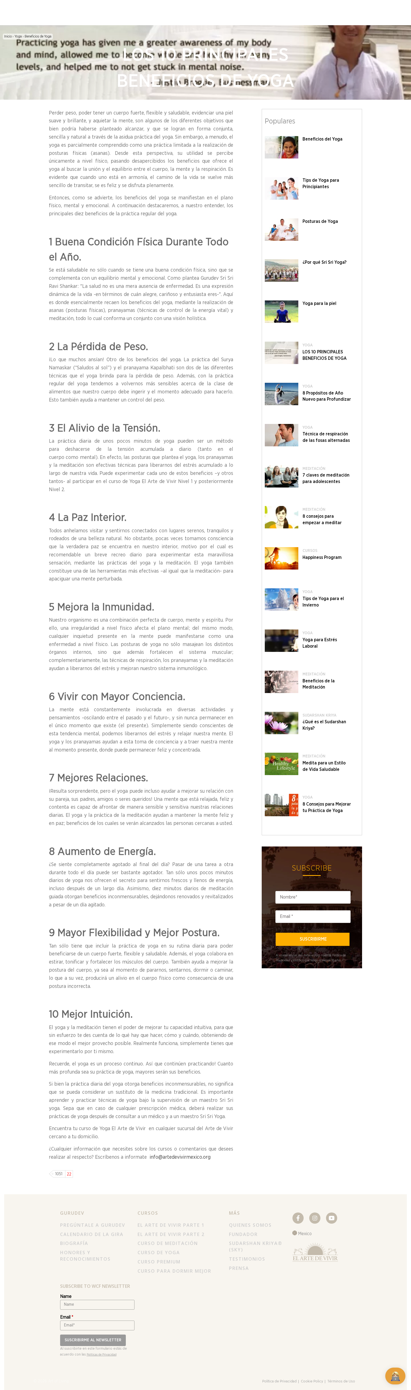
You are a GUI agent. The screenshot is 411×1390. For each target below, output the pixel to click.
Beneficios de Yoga (38, 36)
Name (66, 1296)
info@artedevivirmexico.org (180, 1157)
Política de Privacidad (279, 1381)
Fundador (243, 1234)
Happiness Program (322, 557)
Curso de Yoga (159, 1252)
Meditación (314, 469)
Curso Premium (159, 1262)
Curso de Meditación (168, 1243)
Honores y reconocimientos (85, 1255)
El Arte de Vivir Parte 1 (171, 1225)
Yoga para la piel (319, 303)
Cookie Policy (312, 1381)
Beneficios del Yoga (322, 139)
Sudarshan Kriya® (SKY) (255, 1246)
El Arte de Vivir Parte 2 (171, 1234)
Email (66, 1317)
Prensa (239, 1268)
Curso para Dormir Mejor (174, 1271)
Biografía (74, 1243)
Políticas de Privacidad (102, 1354)
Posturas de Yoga (320, 221)
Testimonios (247, 1259)
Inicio (8, 36)
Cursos (310, 551)
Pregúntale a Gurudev (92, 1225)
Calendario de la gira (92, 1234)
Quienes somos (250, 1225)
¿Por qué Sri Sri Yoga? (324, 262)
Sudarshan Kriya (319, 715)
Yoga (18, 36)
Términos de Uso (341, 1381)
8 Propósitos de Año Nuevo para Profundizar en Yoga (327, 399)
